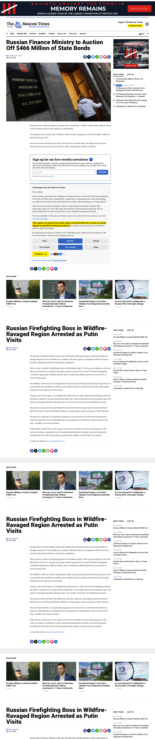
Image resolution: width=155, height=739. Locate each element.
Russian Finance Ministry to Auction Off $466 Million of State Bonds (54, 45)
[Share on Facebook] (85, 57)
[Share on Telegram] (93, 57)
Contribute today (135, 26)
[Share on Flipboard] (105, 57)
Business (42, 34)
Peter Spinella (13, 348)
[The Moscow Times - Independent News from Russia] (27, 24)
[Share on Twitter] (89, 57)
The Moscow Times (15, 56)
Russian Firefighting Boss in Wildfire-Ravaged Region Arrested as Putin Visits (56, 334)
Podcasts (73, 34)
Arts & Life (61, 34)
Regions (33, 34)
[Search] (148, 33)
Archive (83, 34)
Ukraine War (22, 34)
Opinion (52, 34)
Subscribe (102, 172)
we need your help (39, 219)
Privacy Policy (50, 176)
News (12, 34)
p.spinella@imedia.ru (56, 441)
